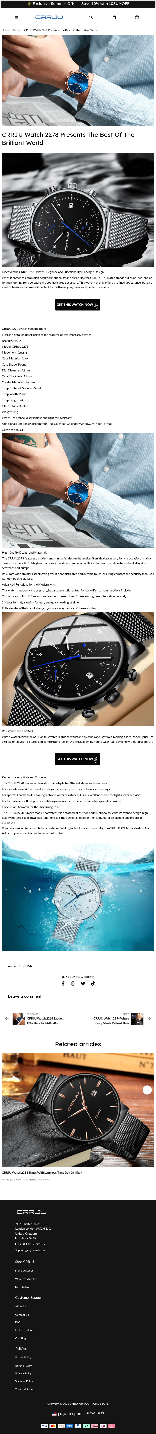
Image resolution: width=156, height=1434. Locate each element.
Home (5, 30)
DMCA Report (95, 1412)
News (16, 30)
